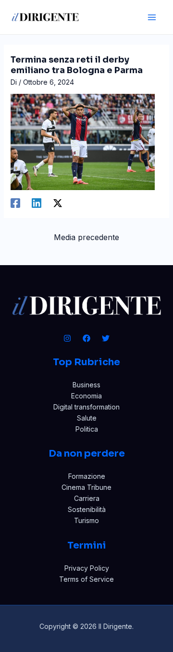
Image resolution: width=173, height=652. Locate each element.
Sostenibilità (87, 509)
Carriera (86, 498)
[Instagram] (67, 338)
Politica (86, 429)
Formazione (86, 476)
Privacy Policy (86, 568)
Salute (87, 418)
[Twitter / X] (57, 203)
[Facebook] (15, 203)
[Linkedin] (36, 203)
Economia (86, 396)
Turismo (86, 520)
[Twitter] (106, 338)
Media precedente (86, 237)
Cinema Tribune (86, 487)
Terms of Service (86, 579)
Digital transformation (86, 407)
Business (86, 385)
